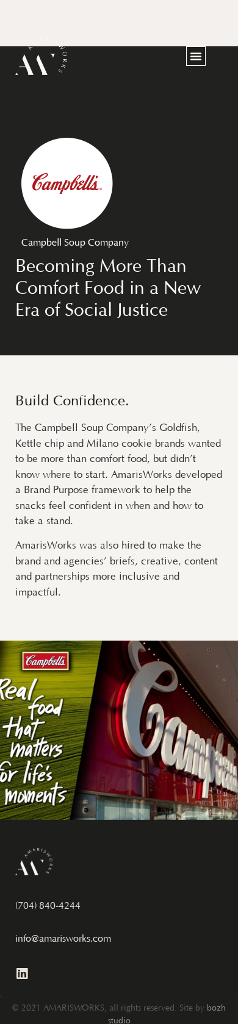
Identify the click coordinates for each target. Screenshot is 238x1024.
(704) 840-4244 (48, 906)
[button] (196, 56)
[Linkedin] (21, 973)
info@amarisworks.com (63, 939)
